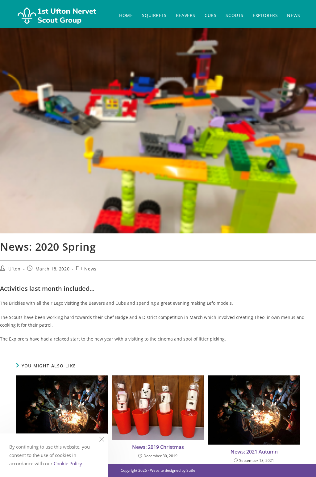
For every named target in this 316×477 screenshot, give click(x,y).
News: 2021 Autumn (254, 451)
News (90, 269)
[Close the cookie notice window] (101, 440)
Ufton (14, 269)
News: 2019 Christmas (158, 447)
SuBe (190, 470)
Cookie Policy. (68, 463)
